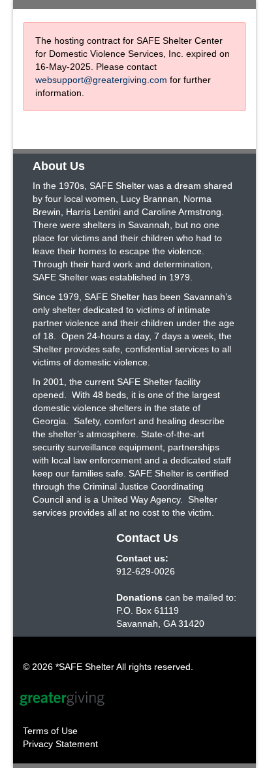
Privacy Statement (60, 744)
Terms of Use (50, 731)
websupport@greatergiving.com (101, 80)
